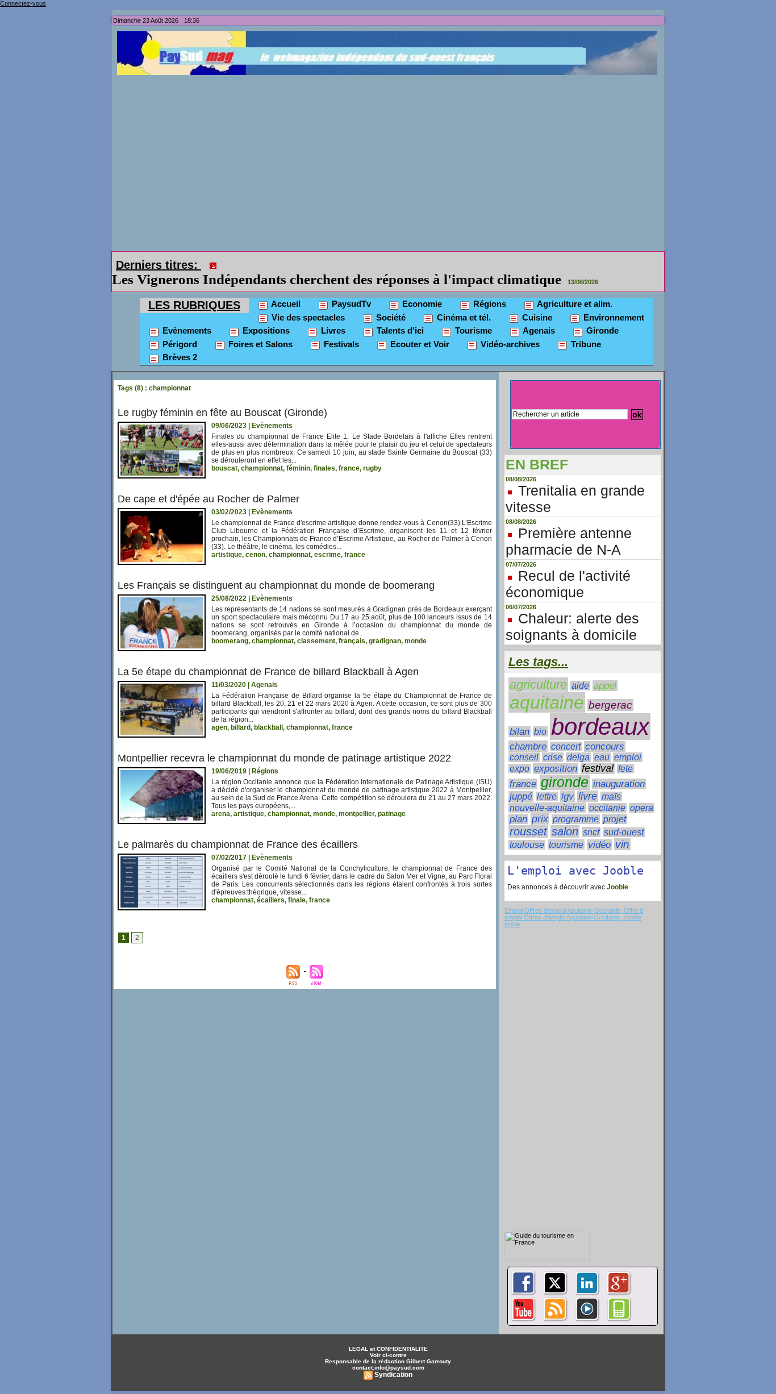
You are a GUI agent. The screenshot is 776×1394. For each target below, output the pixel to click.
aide (580, 670)
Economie (421, 288)
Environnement (612, 301)
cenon (255, 539)
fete (625, 753)
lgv (567, 780)
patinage (392, 798)
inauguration (619, 768)
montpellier (356, 798)
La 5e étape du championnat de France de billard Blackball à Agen (268, 655)
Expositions (265, 314)
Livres (332, 314)
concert (566, 730)
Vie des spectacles (307, 301)
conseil (524, 741)
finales (324, 452)
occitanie (607, 792)
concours (604, 730)
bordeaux (600, 710)
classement (316, 625)
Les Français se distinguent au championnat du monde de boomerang (276, 569)
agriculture (538, 668)
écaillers (271, 884)
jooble (512, 908)
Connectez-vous (23, 3)
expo (519, 753)
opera (641, 792)
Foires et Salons (259, 328)
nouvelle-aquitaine (547, 792)
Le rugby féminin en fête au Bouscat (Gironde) (222, 396)
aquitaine (547, 686)
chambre (528, 730)
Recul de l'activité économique (568, 568)
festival (598, 752)
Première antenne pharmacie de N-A (569, 525)
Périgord (178, 328)
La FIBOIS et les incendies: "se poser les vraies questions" (398, 263)
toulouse (527, 829)
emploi (627, 741)
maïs (611, 780)
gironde (565, 766)
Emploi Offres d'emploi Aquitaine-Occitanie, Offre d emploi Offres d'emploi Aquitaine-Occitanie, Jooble (573, 898)
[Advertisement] (391, 160)
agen (219, 711)
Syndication (393, 1359)
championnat (262, 452)
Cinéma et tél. (463, 301)
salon (565, 815)
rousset (528, 815)
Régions (488, 288)
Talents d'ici (399, 314)
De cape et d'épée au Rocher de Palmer (208, 483)
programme (576, 803)
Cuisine (536, 301)
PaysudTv (350, 288)
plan (518, 803)
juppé (521, 780)
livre (587, 780)
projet (614, 803)
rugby (372, 452)
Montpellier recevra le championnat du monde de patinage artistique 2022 (284, 742)
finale (297, 884)
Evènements (185, 314)
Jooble (616, 871)
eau (602, 741)
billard (241, 711)
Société (390, 301)
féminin (298, 452)
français (352, 625)
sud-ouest (624, 816)
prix (540, 803)
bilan (519, 715)
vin (622, 828)
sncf (591, 816)
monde (415, 625)
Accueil (285, 288)
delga (578, 741)
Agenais (538, 314)
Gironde (601, 314)
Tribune (585, 328)
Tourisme (472, 314)
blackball (268, 711)
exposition (555, 752)
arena (220, 798)
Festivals (340, 328)
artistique (226, 539)
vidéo (599, 828)
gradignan (385, 625)
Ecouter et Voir (418, 328)
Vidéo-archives (509, 328)
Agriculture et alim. (573, 288)
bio (540, 715)
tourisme (566, 828)
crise (552, 741)
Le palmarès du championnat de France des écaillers (238, 828)
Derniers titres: (158, 265)
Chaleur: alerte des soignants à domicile (572, 610)
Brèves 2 (178, 341)
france (349, 452)
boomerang (229, 625)
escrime (327, 539)
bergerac (610, 689)
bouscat (224, 452)
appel (605, 669)
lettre (547, 780)
